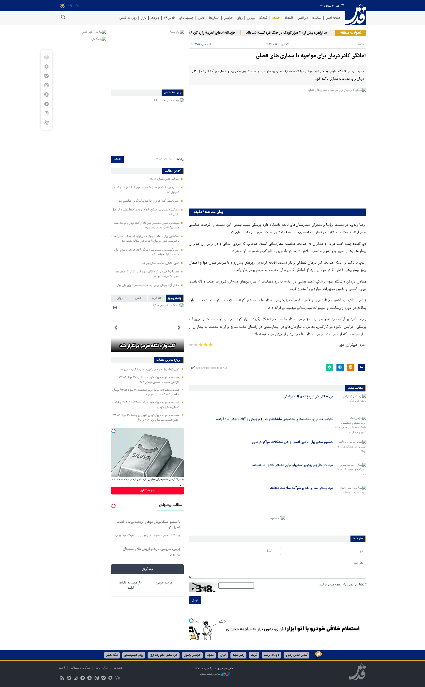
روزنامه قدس (128, 18)
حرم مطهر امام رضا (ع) (164, 655)
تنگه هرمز (112, 655)
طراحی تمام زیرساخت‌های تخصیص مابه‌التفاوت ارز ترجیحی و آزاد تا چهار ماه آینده (274, 419)
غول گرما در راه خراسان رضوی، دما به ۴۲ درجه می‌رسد (150, 369)
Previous (179, 328)
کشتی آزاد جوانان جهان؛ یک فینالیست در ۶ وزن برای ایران (148, 285)
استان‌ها (214, 18)
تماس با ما (102, 668)
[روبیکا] (46, 57)
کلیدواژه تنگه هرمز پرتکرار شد (147, 346)
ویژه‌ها (155, 18)
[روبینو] (46, 66)
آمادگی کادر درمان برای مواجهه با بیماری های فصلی (311, 56)
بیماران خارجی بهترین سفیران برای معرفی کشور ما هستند (292, 465)
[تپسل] (191, 620)
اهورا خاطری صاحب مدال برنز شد (160, 263)
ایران (223, 655)
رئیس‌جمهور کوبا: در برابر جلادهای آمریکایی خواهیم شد (149, 201)
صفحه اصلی (333, 18)
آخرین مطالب (173, 171)
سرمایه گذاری (147, 490)
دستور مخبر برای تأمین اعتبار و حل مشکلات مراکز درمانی (292, 442)
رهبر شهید (238, 655)
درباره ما (118, 668)
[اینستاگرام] (46, 113)
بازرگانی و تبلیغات (80, 668)
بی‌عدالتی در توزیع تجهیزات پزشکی (308, 396)
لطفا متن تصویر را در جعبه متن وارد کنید (342, 585)
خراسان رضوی (192, 655)
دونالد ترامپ (271, 655)
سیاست (316, 18)
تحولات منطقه (350, 33)
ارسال (195, 600)
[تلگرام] (46, 104)
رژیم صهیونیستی (133, 655)
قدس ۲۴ (169, 18)
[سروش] (46, 94)
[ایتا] (46, 85)
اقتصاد (288, 18)
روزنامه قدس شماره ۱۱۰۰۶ (164, 179)
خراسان (228, 18)
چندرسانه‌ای (186, 18)
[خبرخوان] (62, 678)
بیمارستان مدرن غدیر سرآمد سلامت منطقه (301, 488)
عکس (201, 18)
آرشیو (62, 668)
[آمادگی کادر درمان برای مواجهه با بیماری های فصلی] (277, 147)
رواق (240, 18)
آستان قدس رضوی (296, 655)
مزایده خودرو (164, 583)
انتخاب (117, 159)
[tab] (175, 298)
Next (116, 328)
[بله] (46, 76)
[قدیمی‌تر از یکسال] (350, 402)
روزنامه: (180, 159)
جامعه (276, 18)
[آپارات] (46, 122)
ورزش (251, 18)
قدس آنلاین (355, 14)
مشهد (210, 655)
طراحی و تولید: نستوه (210, 674)
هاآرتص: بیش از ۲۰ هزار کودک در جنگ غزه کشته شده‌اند (294, 33)
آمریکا (254, 655)
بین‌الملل (302, 18)
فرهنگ (263, 18)
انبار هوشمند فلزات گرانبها (130, 585)
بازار (143, 18)
